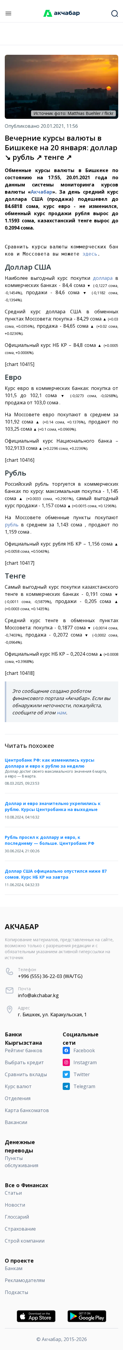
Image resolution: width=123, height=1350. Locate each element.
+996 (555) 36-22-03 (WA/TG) (50, 976)
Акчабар (41, 192)
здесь (89, 254)
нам (61, 712)
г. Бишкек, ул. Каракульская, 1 (52, 1014)
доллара (103, 278)
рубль (12, 524)
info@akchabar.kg (38, 995)
